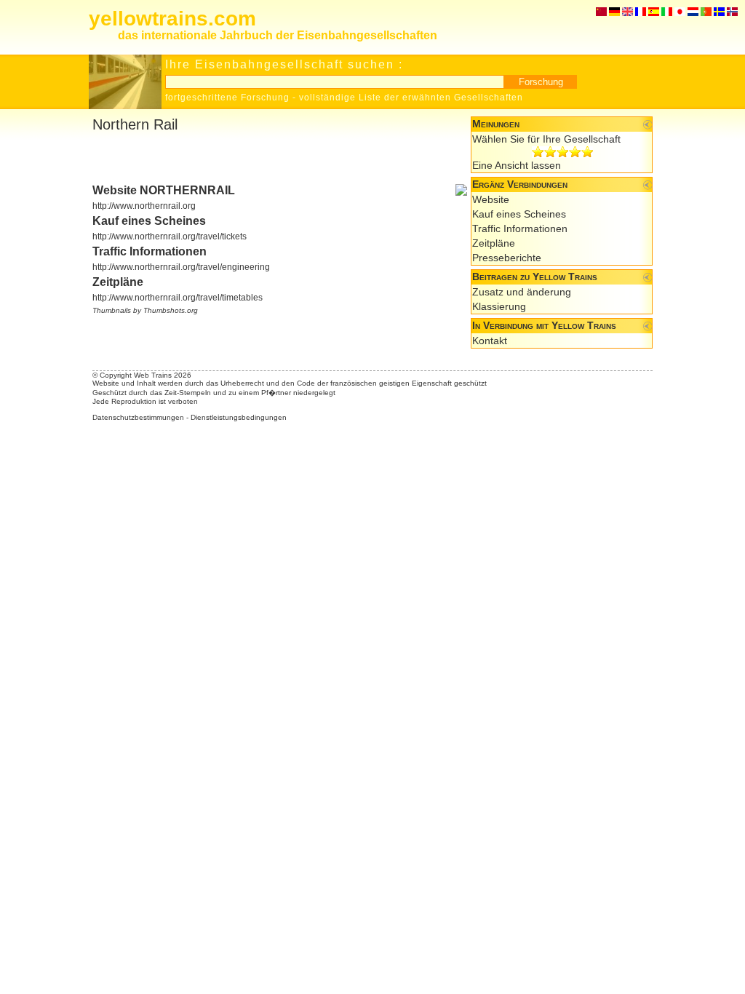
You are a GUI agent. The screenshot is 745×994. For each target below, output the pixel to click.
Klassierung (499, 306)
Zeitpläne (493, 243)
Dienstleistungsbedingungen (239, 417)
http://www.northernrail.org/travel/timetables (177, 298)
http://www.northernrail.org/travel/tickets (169, 236)
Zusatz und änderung (521, 292)
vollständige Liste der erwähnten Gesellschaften (411, 97)
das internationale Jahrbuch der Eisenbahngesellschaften (277, 35)
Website (490, 199)
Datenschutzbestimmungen (138, 417)
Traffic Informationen (519, 228)
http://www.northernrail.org (144, 206)
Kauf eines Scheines (519, 214)
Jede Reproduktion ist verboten (145, 401)
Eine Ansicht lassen (516, 165)
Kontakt (489, 340)
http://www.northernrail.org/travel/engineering (181, 267)
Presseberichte (506, 257)
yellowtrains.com (172, 18)
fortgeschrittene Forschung (227, 97)
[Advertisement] (262, 158)
